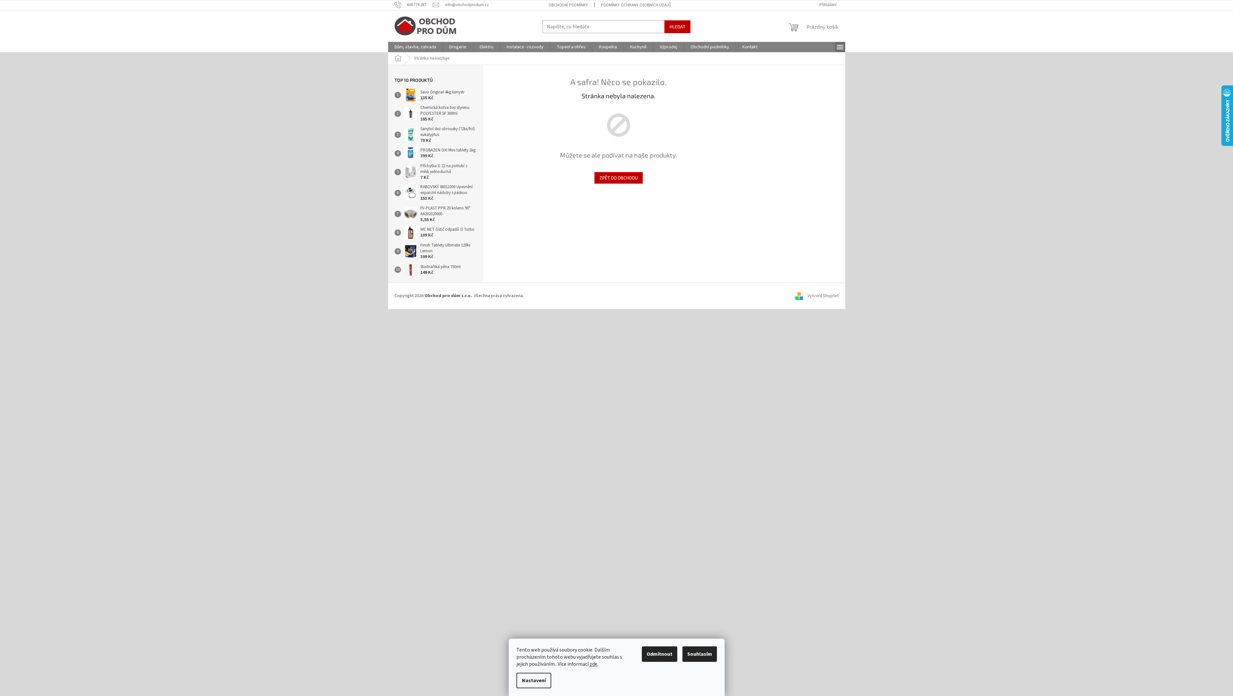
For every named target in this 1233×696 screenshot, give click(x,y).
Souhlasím (699, 654)
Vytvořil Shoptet (823, 296)
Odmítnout (659, 654)
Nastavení (534, 680)
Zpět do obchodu (619, 177)
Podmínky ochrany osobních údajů (636, 5)
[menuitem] (415, 47)
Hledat (677, 26)
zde (593, 664)
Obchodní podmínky (568, 5)
